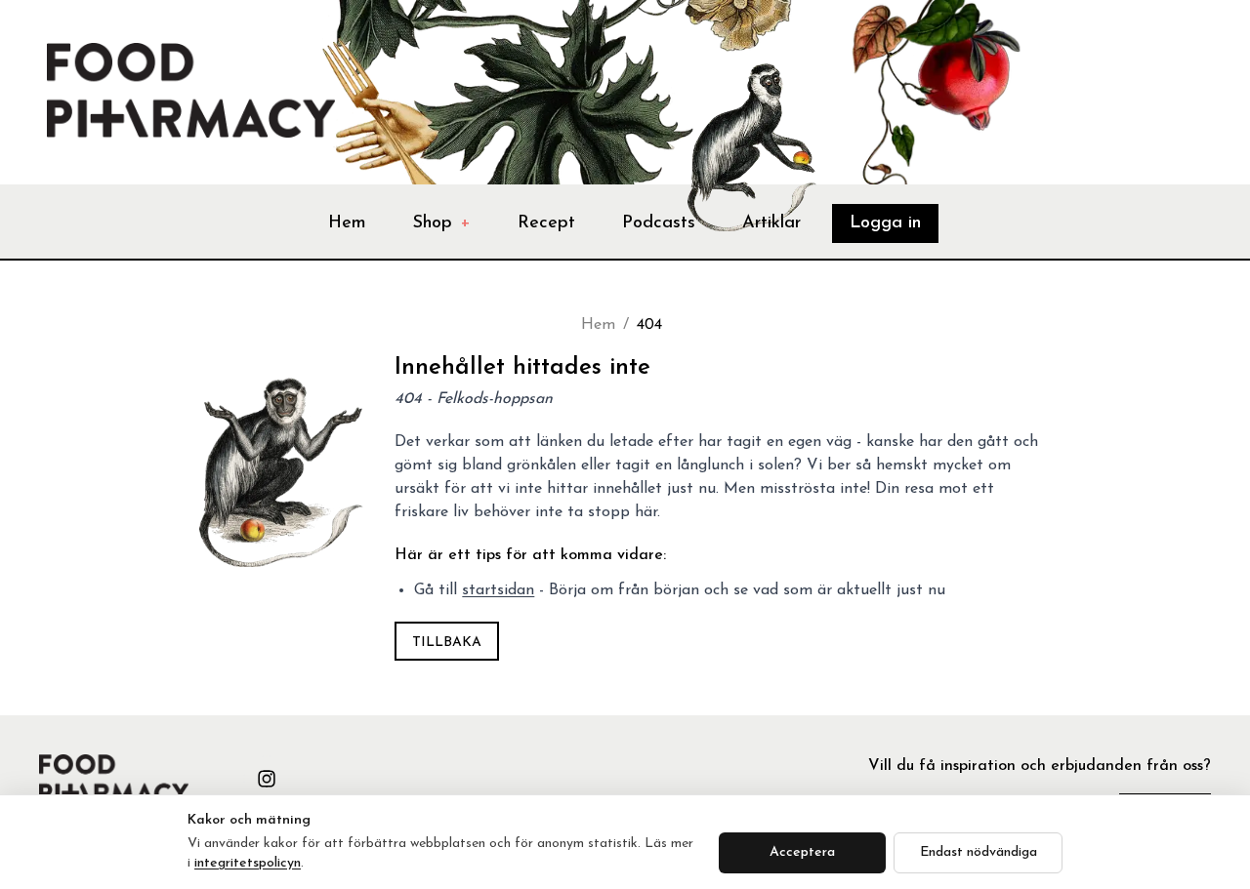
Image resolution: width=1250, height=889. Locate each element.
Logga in (885, 223)
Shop (442, 223)
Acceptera (802, 852)
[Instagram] (266, 778)
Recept (546, 223)
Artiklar (771, 223)
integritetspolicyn (247, 863)
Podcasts (658, 223)
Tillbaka (446, 642)
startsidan (498, 590)
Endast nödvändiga (978, 852)
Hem (347, 223)
